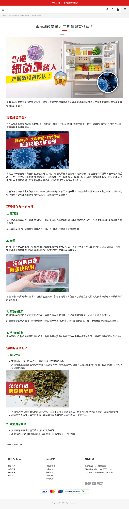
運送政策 (49, 472)
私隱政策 (49, 478)
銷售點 (10, 475)
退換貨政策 (50, 466)
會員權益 (11, 472)
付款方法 (49, 469)
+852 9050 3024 (105, 469)
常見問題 (49, 475)
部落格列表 (12, 15)
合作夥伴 (11, 469)
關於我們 (11, 466)
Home (5, 15)
